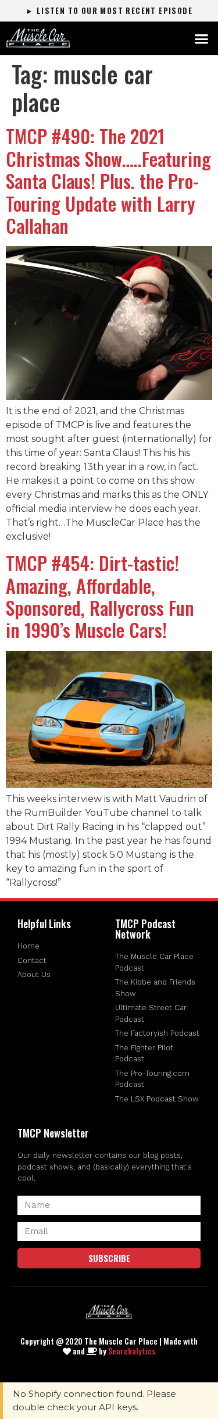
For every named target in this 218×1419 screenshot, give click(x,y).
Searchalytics (131, 1351)
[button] (202, 38)
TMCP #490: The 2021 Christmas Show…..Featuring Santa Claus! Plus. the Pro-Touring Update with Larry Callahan (108, 180)
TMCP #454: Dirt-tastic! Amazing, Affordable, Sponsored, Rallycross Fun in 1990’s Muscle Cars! (100, 596)
